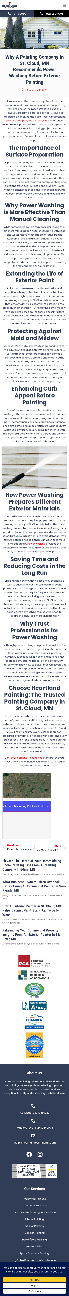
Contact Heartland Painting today (24, 757)
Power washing (36, 543)
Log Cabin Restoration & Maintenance (34, 1260)
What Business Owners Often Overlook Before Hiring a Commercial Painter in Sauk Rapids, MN (34, 886)
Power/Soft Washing (34, 1239)
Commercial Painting (34, 1205)
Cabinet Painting (35, 1232)
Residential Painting (34, 1198)
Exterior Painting (34, 1226)
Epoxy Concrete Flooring (34, 1253)
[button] (64, 5)
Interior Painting (34, 1219)
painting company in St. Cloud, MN (26, 120)
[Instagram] (40, 1154)
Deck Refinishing (34, 1246)
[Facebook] (29, 1154)
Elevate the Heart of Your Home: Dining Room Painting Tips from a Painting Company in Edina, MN (31, 865)
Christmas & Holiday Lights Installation (34, 1212)
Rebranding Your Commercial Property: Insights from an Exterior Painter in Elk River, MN (31, 934)
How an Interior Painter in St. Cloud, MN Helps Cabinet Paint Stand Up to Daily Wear (31, 910)
